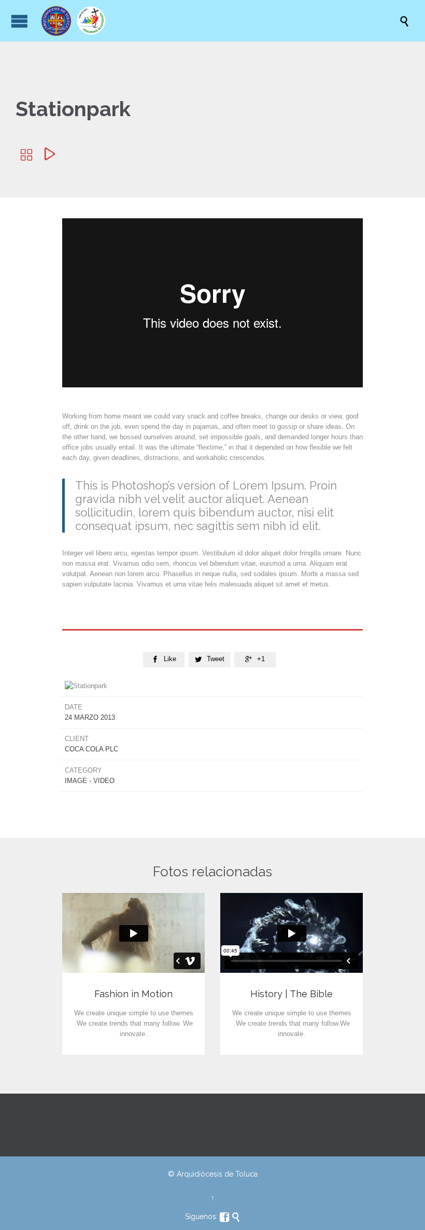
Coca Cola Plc (91, 749)
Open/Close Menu (19, 21)
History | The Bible (291, 993)
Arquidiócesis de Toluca (217, 1174)
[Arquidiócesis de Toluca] (217, 20)
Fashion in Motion (133, 993)
